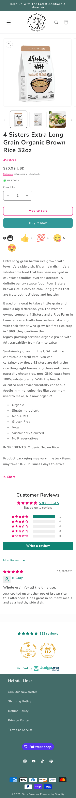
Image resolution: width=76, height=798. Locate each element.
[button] (8, 22)
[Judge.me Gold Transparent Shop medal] (28, 650)
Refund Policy (18, 711)
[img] (13, 572)
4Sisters (9, 160)
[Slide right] (71, 120)
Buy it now (38, 223)
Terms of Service (20, 730)
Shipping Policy (19, 701)
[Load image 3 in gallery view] (57, 119)
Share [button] (11, 477)
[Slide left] (4, 120)
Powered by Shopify (52, 794)
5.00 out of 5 (49, 503)
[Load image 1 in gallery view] (18, 119)
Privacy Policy (18, 720)
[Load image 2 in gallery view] (38, 119)
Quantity (9, 187)
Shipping (8, 174)
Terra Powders (31, 794)
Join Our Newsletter (22, 692)
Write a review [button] (38, 546)
